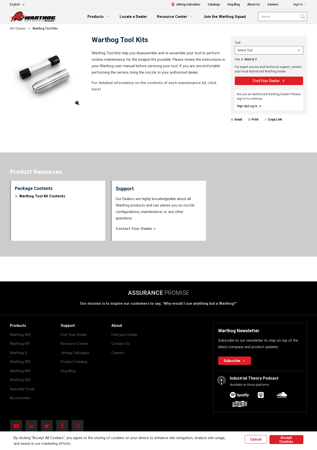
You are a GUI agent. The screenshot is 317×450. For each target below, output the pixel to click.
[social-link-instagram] (79, 426)
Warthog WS (20, 362)
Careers (117, 353)
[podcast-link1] (261, 396)
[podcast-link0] (240, 396)
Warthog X (18, 353)
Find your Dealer (124, 334)
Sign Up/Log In (247, 106)
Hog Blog (68, 371)
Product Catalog (74, 362)
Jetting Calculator (75, 353)
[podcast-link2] (282, 396)
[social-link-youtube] (17, 426)
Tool (237, 42)
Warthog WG (20, 380)
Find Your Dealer (74, 334)
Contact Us (120, 343)
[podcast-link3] (240, 405)
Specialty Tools (22, 389)
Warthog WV (20, 334)
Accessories (20, 398)
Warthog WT (20, 343)
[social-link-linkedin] (33, 426)
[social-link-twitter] (48, 426)
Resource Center (74, 343)
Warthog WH (20, 371)
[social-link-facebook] (63, 426)
